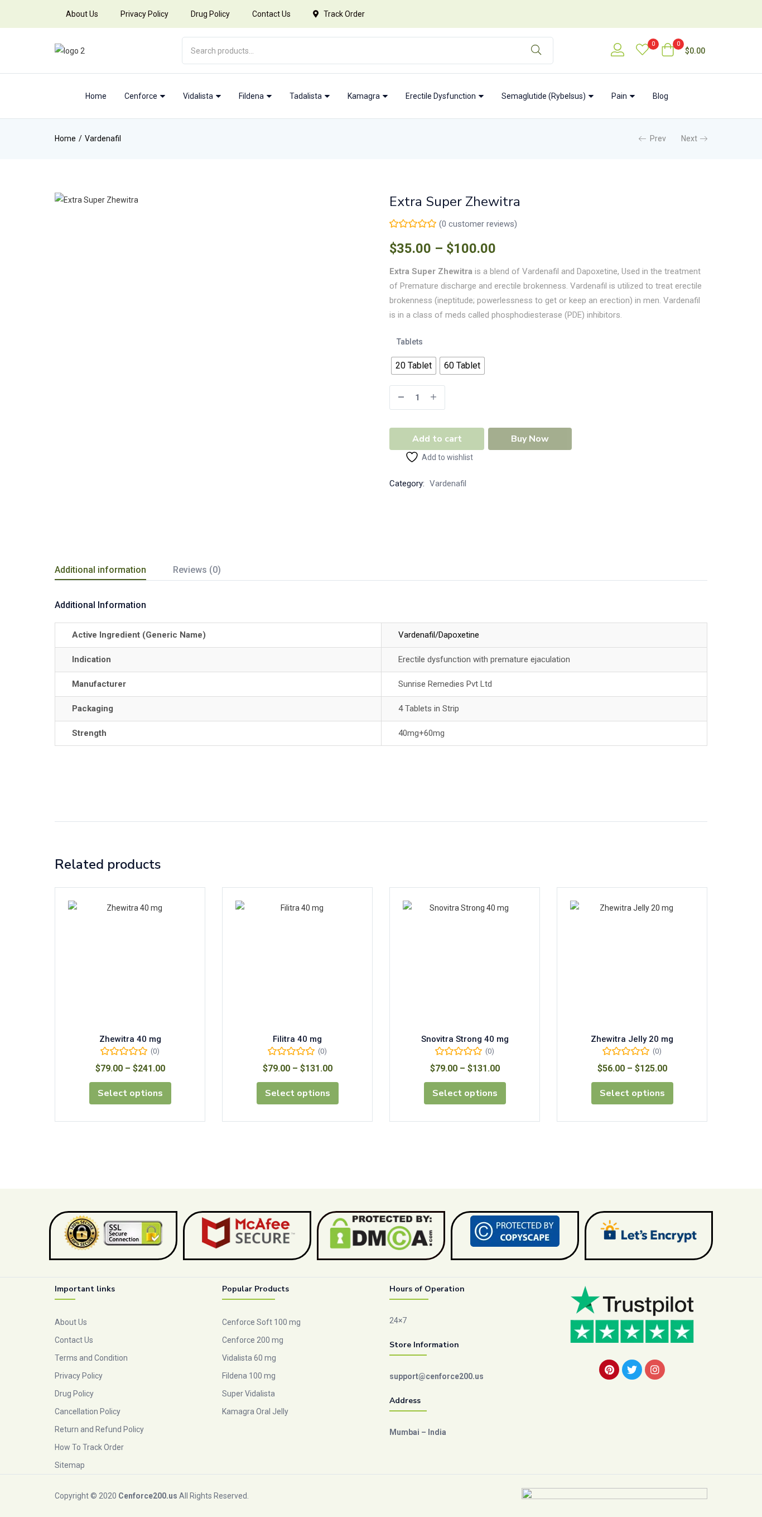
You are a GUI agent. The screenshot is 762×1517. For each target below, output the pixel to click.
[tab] (114, 571)
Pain (620, 96)
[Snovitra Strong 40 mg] (465, 963)
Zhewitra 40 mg (130, 1039)
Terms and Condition (91, 1357)
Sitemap (70, 1465)
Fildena (252, 96)
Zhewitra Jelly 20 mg (632, 1039)
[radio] (414, 365)
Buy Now (530, 439)
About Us (82, 13)
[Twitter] (632, 1370)
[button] (683, 50)
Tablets (410, 341)
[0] (642, 51)
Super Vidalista (248, 1393)
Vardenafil (103, 138)
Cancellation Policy (87, 1411)
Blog (660, 96)
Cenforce (141, 96)
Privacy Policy (144, 13)
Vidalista (199, 96)
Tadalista (307, 96)
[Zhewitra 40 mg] (130, 963)
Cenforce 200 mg (252, 1340)
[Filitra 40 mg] (297, 963)
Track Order (344, 13)
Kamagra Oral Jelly (255, 1411)
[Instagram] (655, 1370)
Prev (658, 138)
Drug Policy (210, 13)
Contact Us (271, 13)
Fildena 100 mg (249, 1375)
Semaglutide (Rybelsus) (544, 96)
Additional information (100, 569)
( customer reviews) (478, 224)
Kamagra (365, 96)
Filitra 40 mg (297, 1039)
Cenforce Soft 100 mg (261, 1322)
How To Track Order (89, 1447)
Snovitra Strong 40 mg (465, 1039)
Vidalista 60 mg (249, 1357)
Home (96, 96)
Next (689, 138)
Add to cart (437, 439)
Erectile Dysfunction (442, 96)
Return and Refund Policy (99, 1429)
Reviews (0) (197, 569)
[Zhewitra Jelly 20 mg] (632, 963)
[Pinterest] (609, 1370)
